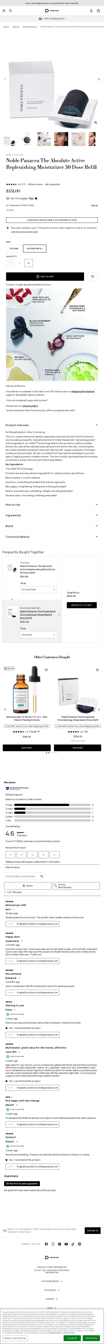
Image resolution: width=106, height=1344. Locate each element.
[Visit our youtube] (66, 1244)
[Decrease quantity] (10, 263)
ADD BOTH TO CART (81, 605)
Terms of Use (69, 1333)
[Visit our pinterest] (79, 1244)
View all (94, 205)
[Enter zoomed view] (95, 122)
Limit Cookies (91, 1338)
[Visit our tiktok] (73, 1244)
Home (6, 26)
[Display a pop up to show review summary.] (39, 732)
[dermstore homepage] (52, 10)
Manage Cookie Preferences (52, 1267)
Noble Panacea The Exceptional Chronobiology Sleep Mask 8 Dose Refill (77, 718)
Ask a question (52, 184)
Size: (8, 242)
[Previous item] (5, 709)
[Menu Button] (3, 10)
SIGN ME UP (92, 1230)
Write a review (35, 184)
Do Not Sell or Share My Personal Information (51, 1271)
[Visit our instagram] (59, 1244)
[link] (91, 10)
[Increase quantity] (28, 263)
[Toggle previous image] (5, 79)
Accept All (72, 1338)
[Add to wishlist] (92, 276)
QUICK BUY (26, 747)
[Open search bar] (10, 10)
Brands (16, 26)
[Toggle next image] (99, 79)
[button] (52, 177)
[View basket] (98, 10)
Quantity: (12, 256)
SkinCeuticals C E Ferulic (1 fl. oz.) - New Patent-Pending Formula (26, 718)
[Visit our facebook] (46, 1244)
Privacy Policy (54, 1333)
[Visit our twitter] (53, 1244)
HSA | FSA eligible (19, 198)
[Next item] (99, 709)
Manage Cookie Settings (15, 1338)
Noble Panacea (30, 26)
